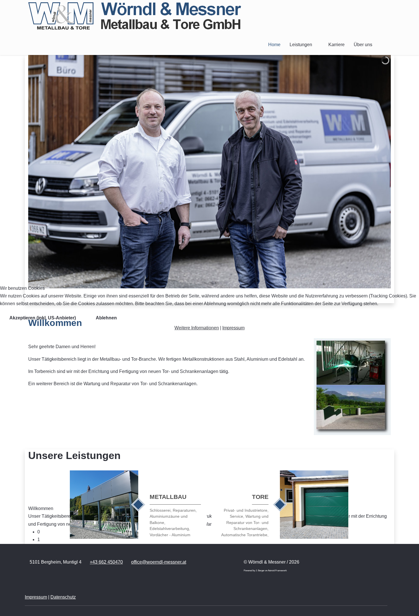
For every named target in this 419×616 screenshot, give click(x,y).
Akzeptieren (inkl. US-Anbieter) (42, 317)
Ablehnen (106, 317)
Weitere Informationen (196, 327)
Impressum (233, 327)
